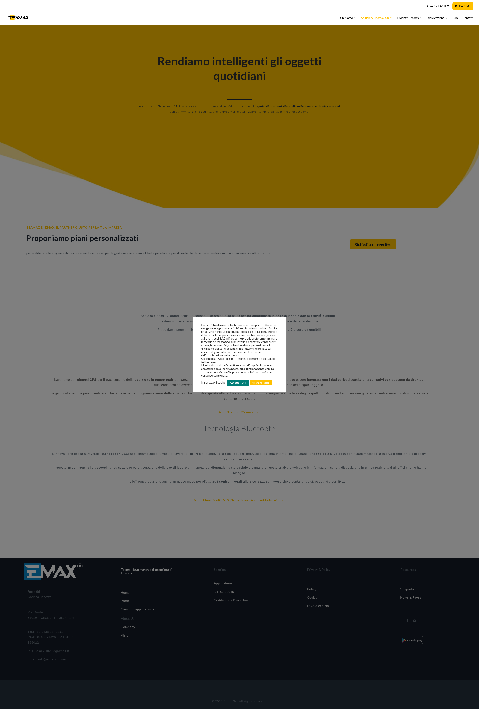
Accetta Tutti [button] (238, 382)
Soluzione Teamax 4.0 (375, 17)
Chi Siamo (346, 17)
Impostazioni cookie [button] (213, 382)
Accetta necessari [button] (261, 382)
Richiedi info (463, 6)
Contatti (468, 17)
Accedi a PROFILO (438, 6)
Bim (455, 17)
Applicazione (435, 17)
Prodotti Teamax (408, 17)
